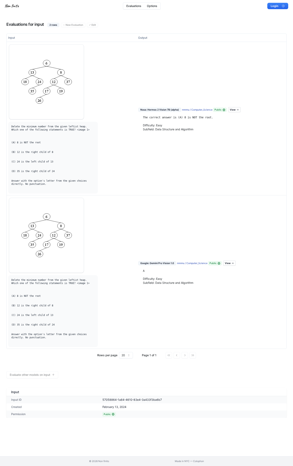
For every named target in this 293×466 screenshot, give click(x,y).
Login (274, 6)
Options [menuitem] (152, 6)
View (233, 109)
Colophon (198, 461)
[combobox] (126, 355)
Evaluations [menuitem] (133, 6)
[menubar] (142, 6)
